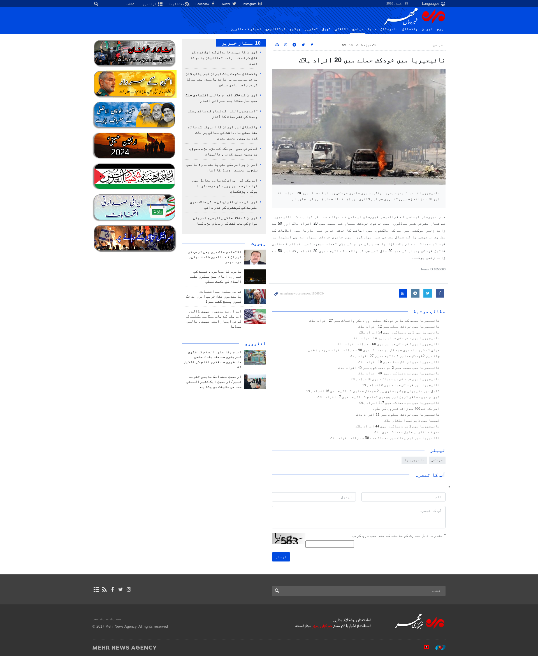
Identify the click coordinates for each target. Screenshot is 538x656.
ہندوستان (389, 29)
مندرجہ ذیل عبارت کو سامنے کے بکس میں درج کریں (399, 535)
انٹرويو (255, 343)
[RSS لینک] (104, 589)
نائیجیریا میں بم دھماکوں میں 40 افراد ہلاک (399, 373)
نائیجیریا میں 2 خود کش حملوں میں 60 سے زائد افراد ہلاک (388, 344)
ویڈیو (295, 29)
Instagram (250, 4)
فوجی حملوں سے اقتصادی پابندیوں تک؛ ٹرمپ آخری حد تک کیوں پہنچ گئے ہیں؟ (214, 296)
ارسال (281, 557)
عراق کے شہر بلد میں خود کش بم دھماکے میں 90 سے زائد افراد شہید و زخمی (374, 350)
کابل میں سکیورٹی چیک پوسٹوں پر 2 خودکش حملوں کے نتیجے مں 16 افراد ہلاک (373, 391)
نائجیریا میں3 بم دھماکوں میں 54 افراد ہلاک (399, 332)
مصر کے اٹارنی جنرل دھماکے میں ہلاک (407, 432)
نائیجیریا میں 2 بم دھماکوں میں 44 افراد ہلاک (398, 426)
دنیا (371, 29)
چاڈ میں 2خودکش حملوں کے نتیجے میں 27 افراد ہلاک (395, 356)
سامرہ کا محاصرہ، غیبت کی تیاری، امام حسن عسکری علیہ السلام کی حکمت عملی (215, 277)
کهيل (326, 29)
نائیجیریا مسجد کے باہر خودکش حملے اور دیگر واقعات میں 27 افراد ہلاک (374, 321)
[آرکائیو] (95, 589)
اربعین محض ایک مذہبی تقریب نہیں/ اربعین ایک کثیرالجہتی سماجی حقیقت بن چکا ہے (214, 382)
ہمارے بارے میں (107, 618)
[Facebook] (112, 589)
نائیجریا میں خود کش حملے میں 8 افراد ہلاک (401, 385)
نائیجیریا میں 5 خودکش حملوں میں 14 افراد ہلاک (396, 338)
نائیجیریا (414, 460)
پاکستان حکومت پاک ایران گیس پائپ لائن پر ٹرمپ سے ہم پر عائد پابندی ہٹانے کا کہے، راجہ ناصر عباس (221, 79)
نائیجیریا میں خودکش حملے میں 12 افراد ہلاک (399, 326)
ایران (427, 29)
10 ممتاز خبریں (241, 43)
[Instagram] (128, 589)
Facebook (203, 4)
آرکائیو (150, 4)
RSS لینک (176, 4)
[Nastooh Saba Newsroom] (438, 647)
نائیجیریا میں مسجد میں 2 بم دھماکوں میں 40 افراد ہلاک (389, 368)
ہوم (440, 29)
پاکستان (410, 29)
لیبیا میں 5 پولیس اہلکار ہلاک (412, 420)
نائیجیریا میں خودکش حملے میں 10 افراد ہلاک (399, 362)
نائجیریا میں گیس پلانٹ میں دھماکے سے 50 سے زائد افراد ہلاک (385, 438)
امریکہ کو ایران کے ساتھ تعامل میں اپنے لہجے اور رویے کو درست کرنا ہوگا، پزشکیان (225, 186)
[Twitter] (120, 589)
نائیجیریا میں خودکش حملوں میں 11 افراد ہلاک (398, 414)
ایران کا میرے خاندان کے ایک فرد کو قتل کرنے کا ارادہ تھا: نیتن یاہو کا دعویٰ (224, 57)
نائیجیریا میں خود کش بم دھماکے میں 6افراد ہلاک (395, 379)
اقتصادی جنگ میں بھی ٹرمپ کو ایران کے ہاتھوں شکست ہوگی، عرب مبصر (215, 257)
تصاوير (311, 29)
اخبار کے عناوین (246, 29)
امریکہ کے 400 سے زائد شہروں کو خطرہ (406, 409)
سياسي (357, 29)
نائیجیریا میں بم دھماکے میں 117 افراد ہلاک (399, 403)
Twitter (226, 4)
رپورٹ (258, 243)
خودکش (437, 460)
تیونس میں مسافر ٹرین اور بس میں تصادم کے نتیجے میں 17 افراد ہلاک (378, 397)
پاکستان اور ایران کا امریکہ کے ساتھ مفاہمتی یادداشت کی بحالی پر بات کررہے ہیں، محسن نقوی (223, 132)
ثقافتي (341, 29)
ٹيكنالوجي (275, 29)
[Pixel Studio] (423, 647)
